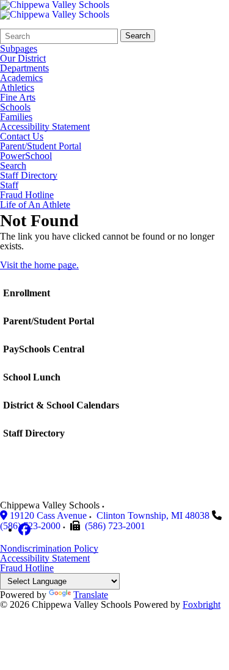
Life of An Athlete (35, 205)
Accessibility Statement (45, 127)
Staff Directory (28, 175)
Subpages (18, 49)
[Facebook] (24, 529)
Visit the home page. (39, 265)
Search (137, 35)
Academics (21, 78)
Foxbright (201, 604)
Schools (15, 107)
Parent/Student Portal (40, 146)
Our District (23, 58)
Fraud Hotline (27, 195)
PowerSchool (26, 156)
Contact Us (21, 136)
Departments (24, 68)
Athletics (17, 88)
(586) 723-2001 (115, 526)
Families (16, 117)
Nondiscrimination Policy (49, 548)
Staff (9, 185)
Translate (90, 595)
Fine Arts (17, 97)
